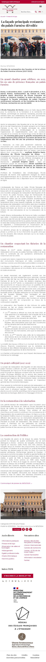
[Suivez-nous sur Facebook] (9, 581)
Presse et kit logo (11, 16)
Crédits (24, 655)
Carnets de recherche (32, 548)
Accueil (3, 16)
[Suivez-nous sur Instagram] (6, 581)
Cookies (36, 655)
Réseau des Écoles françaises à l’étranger (32, 541)
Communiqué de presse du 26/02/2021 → (16, 483)
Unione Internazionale (32, 545)
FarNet (26, 560)
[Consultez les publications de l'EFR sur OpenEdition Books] (28, 581)
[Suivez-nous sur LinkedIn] (3, 581)
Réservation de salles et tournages (11, 547)
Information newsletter (33, 557)
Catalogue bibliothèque (11, 2)
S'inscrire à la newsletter (17, 576)
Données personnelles (15, 658)
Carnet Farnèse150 (31, 555)
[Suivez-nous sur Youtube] (12, 581)
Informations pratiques (10, 541)
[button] (3, 504)
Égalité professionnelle (10, 553)
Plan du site (11, 655)
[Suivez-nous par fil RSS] (18, 581)
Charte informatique (9, 556)
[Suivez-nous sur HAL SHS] (25, 581)
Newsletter (35, 658)
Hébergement (7, 550)
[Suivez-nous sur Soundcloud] (21, 581)
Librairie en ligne (37, 2)
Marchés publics (8, 559)
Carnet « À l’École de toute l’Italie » (32, 551)
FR (40, 12)
